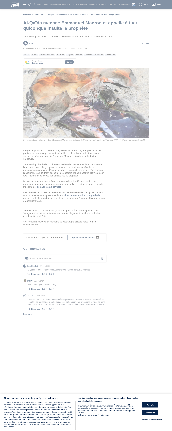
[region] (86, 412)
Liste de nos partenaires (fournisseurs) (93, 415)
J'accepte (150, 405)
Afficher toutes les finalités (152, 420)
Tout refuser (150, 412)
